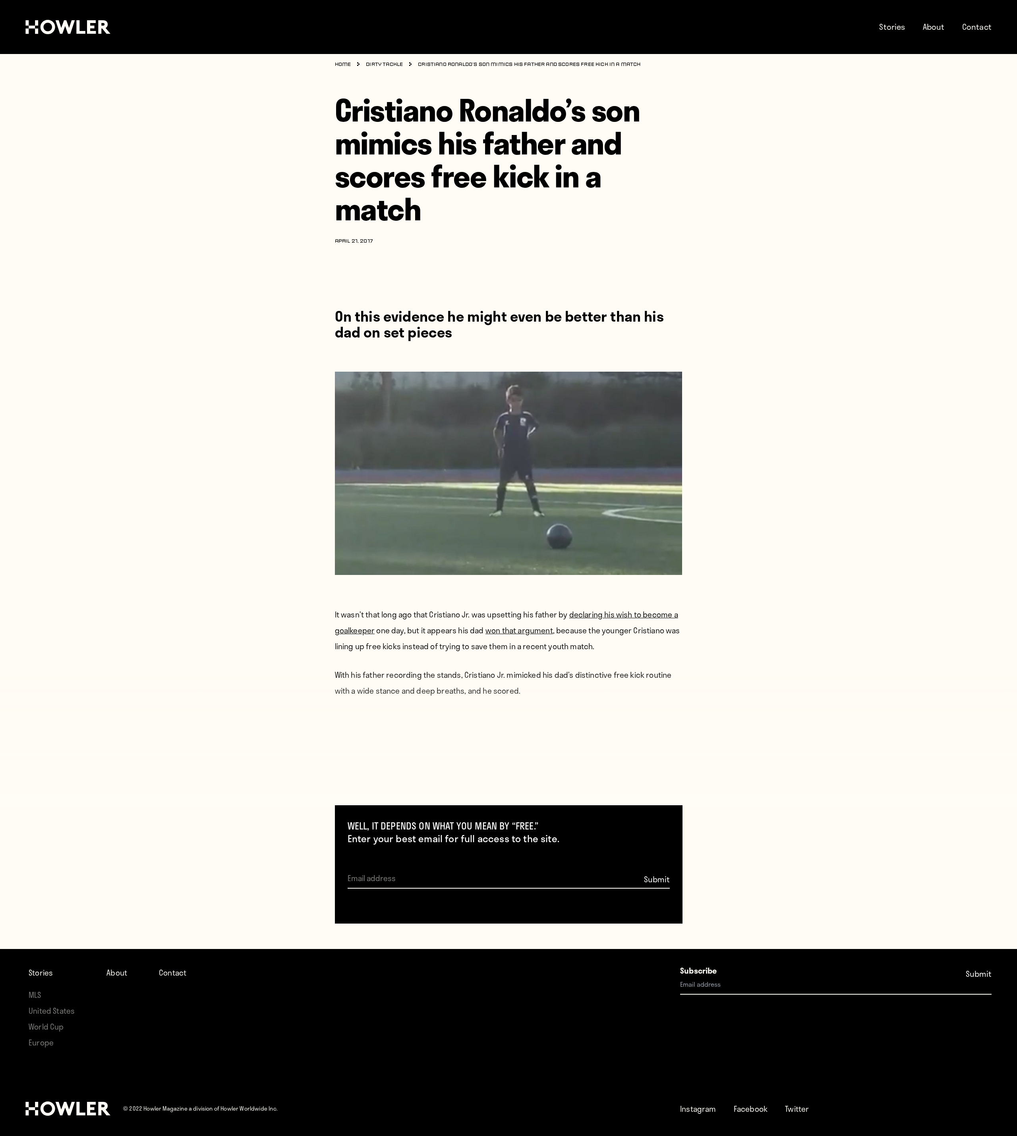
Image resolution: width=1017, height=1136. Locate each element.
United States (52, 1010)
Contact (977, 27)
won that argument (519, 630)
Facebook (751, 1109)
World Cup (46, 1026)
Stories (892, 27)
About (934, 27)
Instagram (698, 1109)
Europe (41, 1042)
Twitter (797, 1109)
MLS (35, 995)
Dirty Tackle (384, 64)
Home (343, 64)
